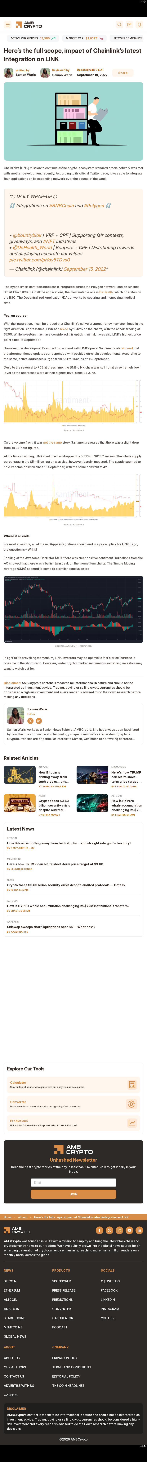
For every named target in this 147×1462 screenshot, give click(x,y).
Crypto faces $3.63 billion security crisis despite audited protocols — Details (54, 805)
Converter (61, 1309)
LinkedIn (108, 1300)
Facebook (109, 1290)
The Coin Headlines (68, 1386)
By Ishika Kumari (49, 814)
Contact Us (14, 1376)
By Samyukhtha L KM (52, 786)
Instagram (110, 1309)
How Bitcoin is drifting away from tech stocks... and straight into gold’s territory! (53, 777)
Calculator (62, 1318)
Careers (11, 1395)
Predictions (62, 1300)
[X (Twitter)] (30, 721)
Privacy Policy (64, 1358)
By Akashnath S (17, 931)
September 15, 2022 (85, 269)
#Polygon (94, 205)
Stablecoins (14, 1318)
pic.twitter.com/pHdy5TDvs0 (39, 260)
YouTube (108, 1318)
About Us (12, 1358)
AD (141, 1)
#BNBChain (61, 205)
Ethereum (12, 1290)
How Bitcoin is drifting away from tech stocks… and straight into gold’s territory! (69, 843)
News (42, 795)
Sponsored (61, 1281)
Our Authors (15, 1367)
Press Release (63, 1290)
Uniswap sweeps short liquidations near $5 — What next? (51, 927)
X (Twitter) (110, 1281)
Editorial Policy (66, 1376)
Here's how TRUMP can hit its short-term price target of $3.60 (126, 777)
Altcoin (116, 795)
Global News (15, 1336)
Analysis (13, 921)
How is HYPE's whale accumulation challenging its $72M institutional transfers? (127, 805)
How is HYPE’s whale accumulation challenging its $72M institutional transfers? (68, 906)
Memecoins (118, 767)
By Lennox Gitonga (124, 786)
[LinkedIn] (39, 721)
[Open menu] (7, 24)
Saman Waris (26, 75)
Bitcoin (43, 767)
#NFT (49, 241)
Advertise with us (19, 1386)
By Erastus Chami (123, 814)
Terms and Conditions (71, 1367)
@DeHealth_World (32, 247)
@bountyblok (27, 235)
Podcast (60, 1327)
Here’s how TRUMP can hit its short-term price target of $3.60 (55, 864)
